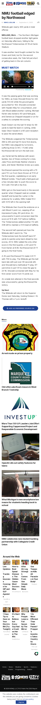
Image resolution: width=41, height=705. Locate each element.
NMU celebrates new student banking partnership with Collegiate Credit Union (20, 542)
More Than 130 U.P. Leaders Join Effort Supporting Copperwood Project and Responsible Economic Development (20, 426)
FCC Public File (23, 688)
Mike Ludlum (9, 22)
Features (34, 667)
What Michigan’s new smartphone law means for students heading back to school (20, 502)
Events (10, 669)
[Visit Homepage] (20, 3)
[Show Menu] (3, 3)
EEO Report (33, 688)
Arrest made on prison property (17, 353)
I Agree (21, 702)
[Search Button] (38, 3)
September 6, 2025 (26, 22)
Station (29, 669)
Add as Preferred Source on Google (21, 309)
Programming (20, 669)
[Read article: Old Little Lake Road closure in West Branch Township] (20, 371)
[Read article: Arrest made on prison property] (20, 337)
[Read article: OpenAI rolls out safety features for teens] (20, 447)
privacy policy (28, 699)
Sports (26, 667)
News (11, 667)
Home (4, 667)
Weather (18, 667)
